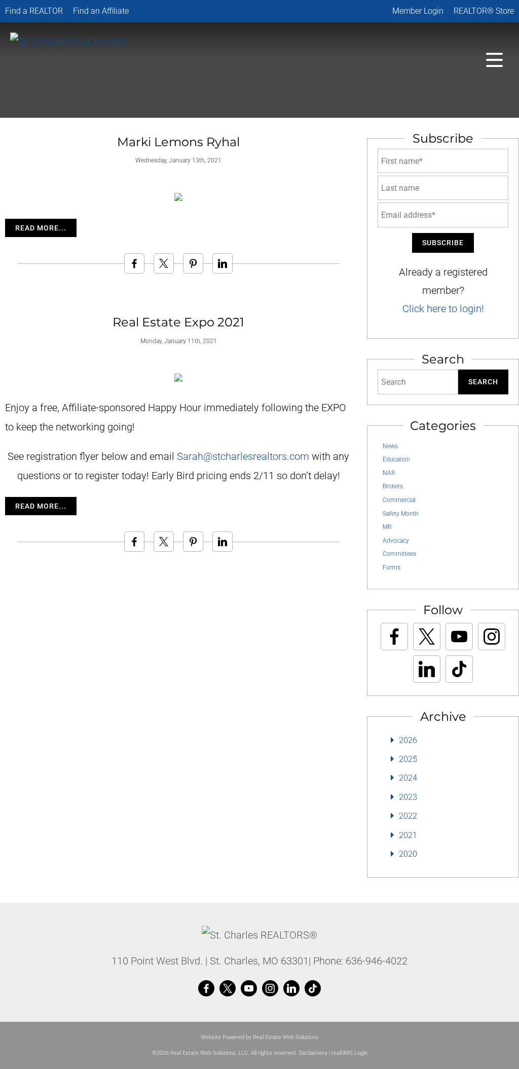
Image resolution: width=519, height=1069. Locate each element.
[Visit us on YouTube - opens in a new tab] (459, 636)
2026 (408, 740)
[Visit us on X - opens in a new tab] (426, 636)
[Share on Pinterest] (193, 263)
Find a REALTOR (34, 11)
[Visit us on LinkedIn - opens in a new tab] (426, 669)
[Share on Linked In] (222, 263)
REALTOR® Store (484, 11)
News (390, 446)
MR (387, 526)
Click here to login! (443, 309)
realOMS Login (349, 1053)
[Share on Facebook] (134, 263)
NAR (389, 473)
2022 (408, 816)
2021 (408, 835)
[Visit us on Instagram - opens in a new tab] (491, 636)
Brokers (393, 486)
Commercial (399, 500)
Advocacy (396, 540)
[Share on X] (164, 263)
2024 (408, 778)
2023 (408, 797)
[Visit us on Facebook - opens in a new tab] (394, 636)
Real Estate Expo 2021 (178, 322)
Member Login (417, 11)
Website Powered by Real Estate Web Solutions (259, 1037)
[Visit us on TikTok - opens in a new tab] (459, 669)
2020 (408, 854)
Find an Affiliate (101, 11)
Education (396, 459)
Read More (37, 228)
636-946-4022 (376, 961)
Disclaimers (313, 1053)
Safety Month (401, 513)
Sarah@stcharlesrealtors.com (243, 456)
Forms (391, 567)
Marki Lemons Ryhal (178, 142)
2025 (408, 759)
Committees (399, 553)
